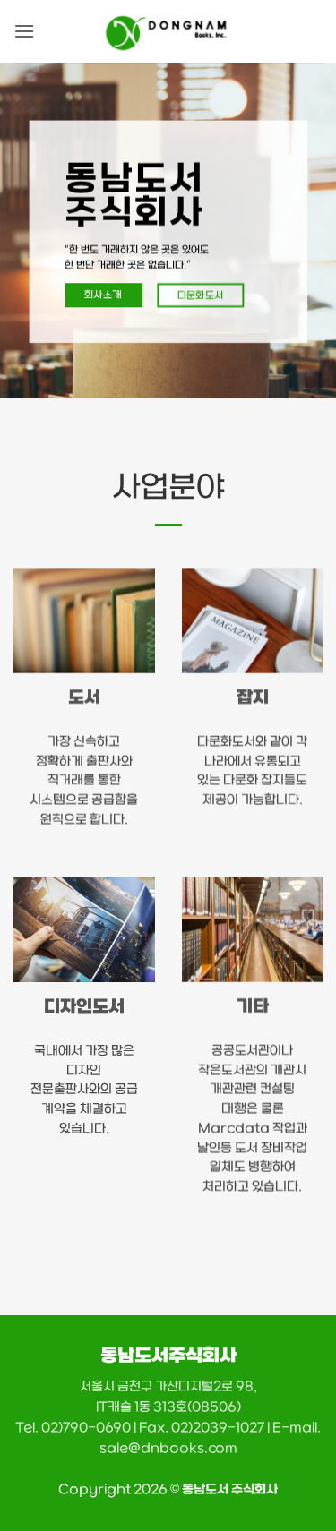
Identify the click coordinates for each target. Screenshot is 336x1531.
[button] (24, 31)
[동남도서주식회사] (168, 31)
